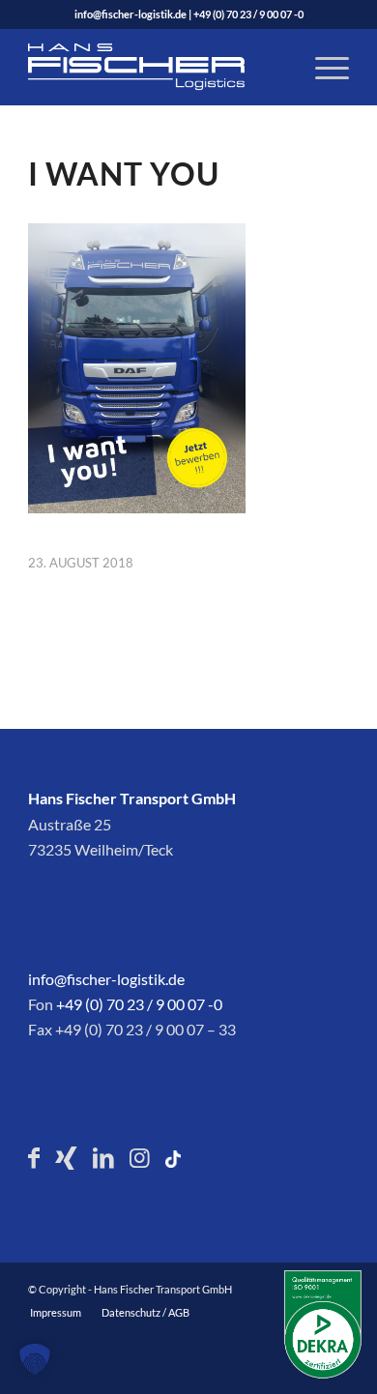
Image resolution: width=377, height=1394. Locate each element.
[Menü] (322, 66)
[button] (35, 1359)
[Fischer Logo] (156, 66)
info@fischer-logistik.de (130, 14)
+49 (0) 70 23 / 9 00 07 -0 (248, 14)
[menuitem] (322, 66)
